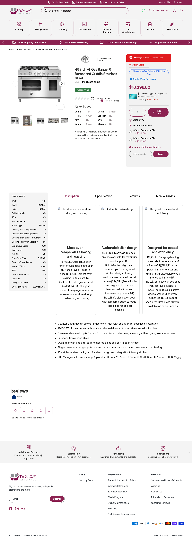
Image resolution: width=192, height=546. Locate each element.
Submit (57, 498)
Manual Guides (165, 196)
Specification (103, 196)
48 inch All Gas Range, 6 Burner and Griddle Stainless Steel (54, 49)
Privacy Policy (177, 535)
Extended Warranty (117, 491)
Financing (112, 508)
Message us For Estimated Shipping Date (149, 72)
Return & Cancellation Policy (122, 480)
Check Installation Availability (145, 147)
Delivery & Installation (118, 502)
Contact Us (164, 2)
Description (71, 196)
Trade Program (115, 497)
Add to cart (160, 112)
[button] (181, 11)
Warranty (138, 120)
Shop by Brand (86, 480)
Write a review (103, 98)
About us (155, 486)
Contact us (156, 491)
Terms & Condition (160, 535)
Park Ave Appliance (22, 535)
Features (134, 196)
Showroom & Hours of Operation (167, 480)
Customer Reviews (160, 502)
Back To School (24, 49)
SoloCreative (42, 535)
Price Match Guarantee (162, 497)
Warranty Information (118, 486)
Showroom (178, 2)
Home (11, 49)
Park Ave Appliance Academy (122, 514)
